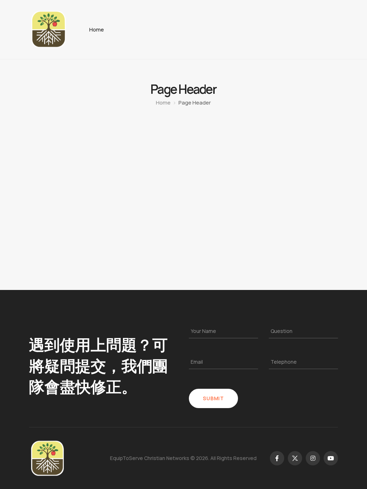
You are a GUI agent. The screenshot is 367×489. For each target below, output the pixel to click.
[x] (295, 458)
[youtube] (331, 458)
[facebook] (277, 458)
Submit (213, 398)
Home (96, 29)
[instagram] (313, 458)
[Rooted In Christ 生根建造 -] (48, 29)
